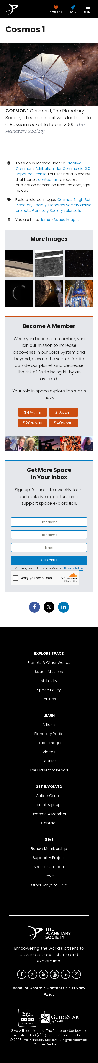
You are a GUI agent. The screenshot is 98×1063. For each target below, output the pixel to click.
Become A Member (49, 814)
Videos (49, 752)
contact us (48, 179)
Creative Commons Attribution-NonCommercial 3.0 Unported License (53, 168)
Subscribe (49, 560)
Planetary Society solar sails (56, 210)
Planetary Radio (49, 733)
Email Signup (49, 804)
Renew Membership (49, 848)
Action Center (49, 795)
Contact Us (57, 988)
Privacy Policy (73, 568)
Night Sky (49, 680)
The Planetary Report (49, 770)
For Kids (49, 699)
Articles (49, 724)
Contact (49, 823)
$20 (32, 423)
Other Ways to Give (49, 885)
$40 (63, 423)
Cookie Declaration (49, 1044)
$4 (32, 412)
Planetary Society (31, 205)
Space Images (67, 219)
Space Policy (49, 690)
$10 (63, 412)
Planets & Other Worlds (49, 662)
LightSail (84, 199)
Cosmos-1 (66, 199)
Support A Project (49, 857)
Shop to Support (49, 866)
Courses (49, 761)
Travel (48, 876)
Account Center (27, 988)
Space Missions (49, 671)
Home (45, 219)
